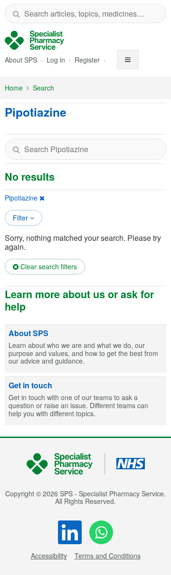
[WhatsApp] (101, 532)
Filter (21, 217)
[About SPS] (85, 349)
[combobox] (85, 13)
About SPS (21, 59)
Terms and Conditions (108, 555)
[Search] (16, 13)
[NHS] (66, 464)
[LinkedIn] (70, 532)
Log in (57, 59)
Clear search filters (48, 266)
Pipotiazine (21, 197)
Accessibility (49, 555)
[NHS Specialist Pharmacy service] (34, 40)
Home (14, 87)
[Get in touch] (85, 401)
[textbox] (85, 149)
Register (88, 59)
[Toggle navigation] (128, 59)
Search (43, 87)
